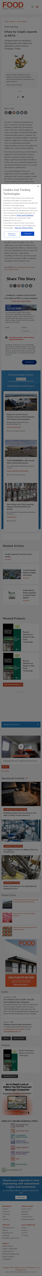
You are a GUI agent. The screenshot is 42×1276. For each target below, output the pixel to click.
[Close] (38, 186)
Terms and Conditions (25, 215)
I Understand (27, 233)
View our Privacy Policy (24, 228)
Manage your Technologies (12, 234)
